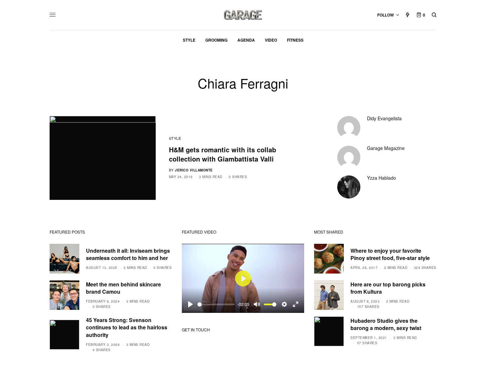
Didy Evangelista (384, 118)
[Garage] (243, 15)
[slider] (216, 304)
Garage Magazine (386, 148)
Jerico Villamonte (194, 170)
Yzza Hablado (381, 177)
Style (175, 138)
